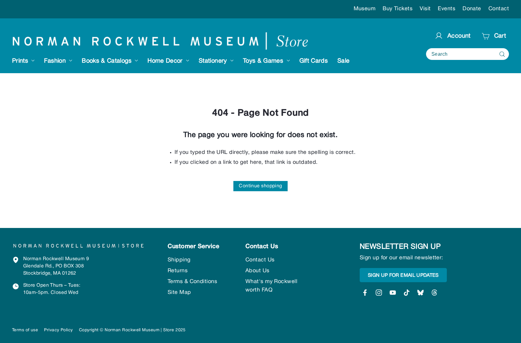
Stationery (214, 61)
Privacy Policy (58, 330)
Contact (498, 8)
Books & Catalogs (107, 61)
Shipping (179, 260)
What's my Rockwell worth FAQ (271, 286)
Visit (425, 8)
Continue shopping (260, 186)
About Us (257, 270)
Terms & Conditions (192, 281)
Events (446, 8)
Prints (21, 61)
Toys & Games (264, 61)
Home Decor (166, 61)
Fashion (56, 61)
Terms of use (25, 330)
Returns (178, 270)
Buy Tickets (397, 8)
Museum (365, 8)
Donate (472, 8)
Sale (343, 61)
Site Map (179, 292)
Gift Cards (313, 61)
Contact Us (260, 260)
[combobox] (467, 54)
